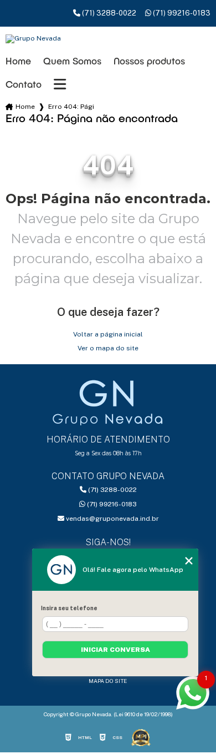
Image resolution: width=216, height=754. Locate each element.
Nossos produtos (149, 61)
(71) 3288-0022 (108, 13)
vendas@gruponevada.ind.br (111, 518)
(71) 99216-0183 (180, 13)
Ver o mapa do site (108, 348)
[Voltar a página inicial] (108, 38)
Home (18, 61)
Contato (24, 84)
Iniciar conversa (115, 650)
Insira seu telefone (69, 608)
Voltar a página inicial (108, 334)
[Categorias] (60, 84)
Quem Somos (72, 61)
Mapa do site (108, 680)
